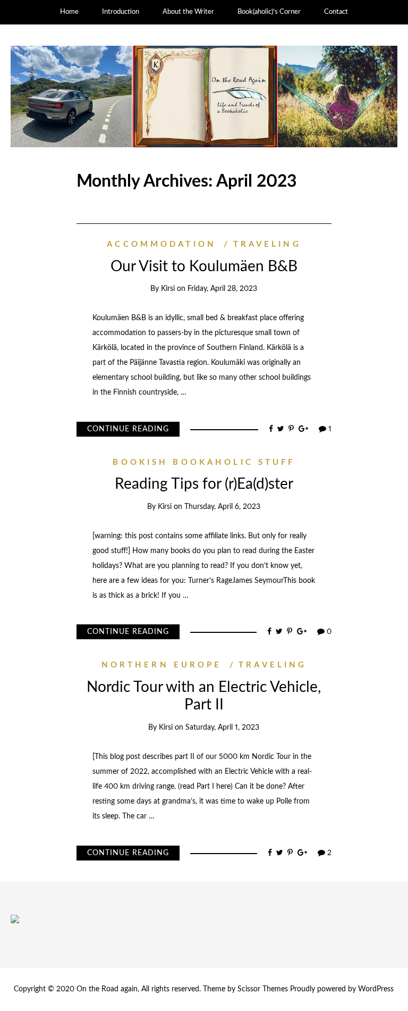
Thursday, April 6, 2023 (222, 507)
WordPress (376, 989)
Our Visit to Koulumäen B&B (204, 266)
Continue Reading (128, 429)
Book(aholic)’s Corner (269, 12)
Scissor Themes (262, 989)
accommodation (161, 244)
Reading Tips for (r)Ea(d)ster (204, 484)
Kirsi (168, 289)
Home (69, 12)
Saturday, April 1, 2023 (222, 727)
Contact (336, 12)
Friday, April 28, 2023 (222, 289)
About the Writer (188, 12)
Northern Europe (161, 665)
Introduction (120, 12)
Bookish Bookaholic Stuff (204, 462)
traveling (267, 244)
